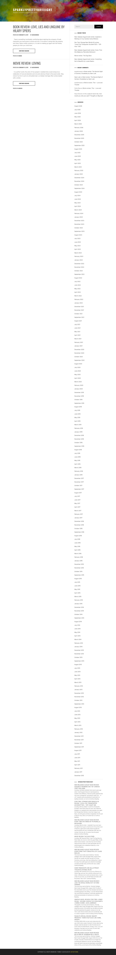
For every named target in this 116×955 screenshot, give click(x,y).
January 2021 (78, 346)
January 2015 (78, 603)
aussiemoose (35, 35)
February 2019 (78, 428)
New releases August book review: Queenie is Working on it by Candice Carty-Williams (87, 38)
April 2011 (77, 765)
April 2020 (77, 378)
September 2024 (79, 188)
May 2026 (77, 117)
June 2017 (77, 500)
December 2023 (79, 220)
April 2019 (77, 421)
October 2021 (78, 313)
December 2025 (79, 134)
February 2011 (78, 768)
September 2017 (79, 489)
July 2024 (77, 195)
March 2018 (77, 467)
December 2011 (78, 736)
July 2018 (77, 453)
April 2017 (77, 507)
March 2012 (77, 725)
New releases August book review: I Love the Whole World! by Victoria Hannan (87, 882)
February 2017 (78, 514)
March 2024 (78, 210)
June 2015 (77, 586)
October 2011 (78, 743)
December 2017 (79, 478)
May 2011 (77, 761)
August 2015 (78, 578)
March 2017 (77, 510)
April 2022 (77, 292)
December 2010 (79, 775)
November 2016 (79, 525)
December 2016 (79, 521)
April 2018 (77, 464)
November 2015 (79, 568)
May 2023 (77, 245)
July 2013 (77, 668)
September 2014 (79, 618)
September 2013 (79, 661)
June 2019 (77, 414)
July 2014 (77, 625)
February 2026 (78, 127)
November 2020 (79, 353)
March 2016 (77, 553)
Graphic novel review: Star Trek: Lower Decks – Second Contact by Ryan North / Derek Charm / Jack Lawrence (88, 901)
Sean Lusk (77, 77)
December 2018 (79, 435)
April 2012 (77, 722)
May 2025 (77, 159)
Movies (20, 88)
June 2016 (77, 543)
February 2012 (78, 729)
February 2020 (78, 385)
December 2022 (79, 263)
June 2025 (77, 156)
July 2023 (77, 238)
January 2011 (78, 772)
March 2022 (78, 296)
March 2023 (78, 253)
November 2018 (79, 439)
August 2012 (78, 707)
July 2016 (77, 539)
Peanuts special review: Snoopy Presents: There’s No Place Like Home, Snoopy (87, 917)
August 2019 (78, 407)
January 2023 (78, 260)
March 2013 (77, 682)
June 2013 (77, 671)
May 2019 (77, 417)
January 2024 (78, 217)
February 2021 (78, 342)
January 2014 (78, 646)
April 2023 (77, 249)
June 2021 (77, 328)
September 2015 (79, 575)
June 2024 (77, 199)
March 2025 (78, 167)
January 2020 (78, 389)
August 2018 (78, 449)
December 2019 (79, 392)
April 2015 (77, 593)
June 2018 (77, 457)
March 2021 (77, 339)
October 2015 (78, 571)
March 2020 (78, 381)
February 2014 (78, 643)
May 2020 (77, 374)
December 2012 (79, 693)
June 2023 (77, 242)
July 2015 (77, 582)
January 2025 (78, 174)
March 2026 (78, 124)
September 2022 (79, 274)
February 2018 (78, 471)
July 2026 (77, 109)
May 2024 (77, 203)
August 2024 (78, 192)
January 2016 (78, 560)
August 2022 (78, 278)
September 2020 (79, 360)
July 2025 (77, 152)
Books (20, 56)
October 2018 (78, 442)
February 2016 (78, 557)
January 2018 (78, 475)
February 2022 (78, 299)
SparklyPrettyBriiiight (32, 9)
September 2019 (79, 403)
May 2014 (77, 632)
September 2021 (79, 317)
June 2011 (77, 757)
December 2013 (79, 650)
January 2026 (78, 131)
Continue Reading (24, 51)
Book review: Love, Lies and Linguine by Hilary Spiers (39, 28)
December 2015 (79, 564)
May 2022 (77, 288)
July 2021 (77, 324)
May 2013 (77, 675)
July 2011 (77, 754)
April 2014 (77, 636)
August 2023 (78, 235)
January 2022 (78, 303)
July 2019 (77, 410)
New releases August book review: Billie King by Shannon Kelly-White (86, 933)
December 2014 (79, 607)
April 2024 (77, 206)
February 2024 (78, 213)
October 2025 (78, 142)
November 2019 (79, 396)
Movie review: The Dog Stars (83, 55)
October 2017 (78, 485)
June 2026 (77, 113)
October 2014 (78, 614)
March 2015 (77, 596)
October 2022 (78, 271)
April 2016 (77, 550)
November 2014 (79, 611)
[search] (102, 11)
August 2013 (78, 664)
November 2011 (78, 739)
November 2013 (79, 654)
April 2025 (77, 163)
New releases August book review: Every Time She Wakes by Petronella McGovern (88, 51)
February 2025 (78, 170)
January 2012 (78, 732)
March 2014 (77, 639)
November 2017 (79, 482)
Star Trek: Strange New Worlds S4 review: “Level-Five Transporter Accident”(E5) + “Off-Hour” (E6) (87, 44)
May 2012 (77, 718)
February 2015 (78, 600)
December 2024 (79, 177)
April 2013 (77, 679)
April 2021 (77, 335)
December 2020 (79, 349)
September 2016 (79, 532)
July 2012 (77, 711)
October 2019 (78, 399)
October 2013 (78, 657)
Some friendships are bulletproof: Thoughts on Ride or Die (86, 868)
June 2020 (77, 371)
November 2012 (79, 696)
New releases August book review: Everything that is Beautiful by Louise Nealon (88, 60)
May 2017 (77, 503)
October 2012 (78, 700)
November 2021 (79, 310)
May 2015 (77, 589)
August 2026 (78, 106)
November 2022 (79, 267)
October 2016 (78, 528)
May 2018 (77, 460)
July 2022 (77, 281)
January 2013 (78, 689)
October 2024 (78, 185)
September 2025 (79, 145)
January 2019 (78, 432)
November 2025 (79, 138)
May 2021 (77, 331)
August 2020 (78, 364)
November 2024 (79, 181)
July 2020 (77, 367)
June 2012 (77, 714)
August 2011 (77, 750)
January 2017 (78, 518)
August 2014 (78, 621)
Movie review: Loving (27, 63)
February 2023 (78, 256)
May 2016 (77, 546)
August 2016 (78, 535)
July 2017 (77, 496)
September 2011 (79, 747)
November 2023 (79, 224)
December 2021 (79, 306)
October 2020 (78, 356)
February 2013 (78, 686)
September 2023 (79, 231)
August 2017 (78, 492)
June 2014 (77, 628)
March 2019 (77, 424)
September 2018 (79, 446)
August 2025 (78, 149)
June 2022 (77, 285)
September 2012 (79, 704)
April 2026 (77, 120)
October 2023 (78, 228)
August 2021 (78, 321)
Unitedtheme (74, 951)
